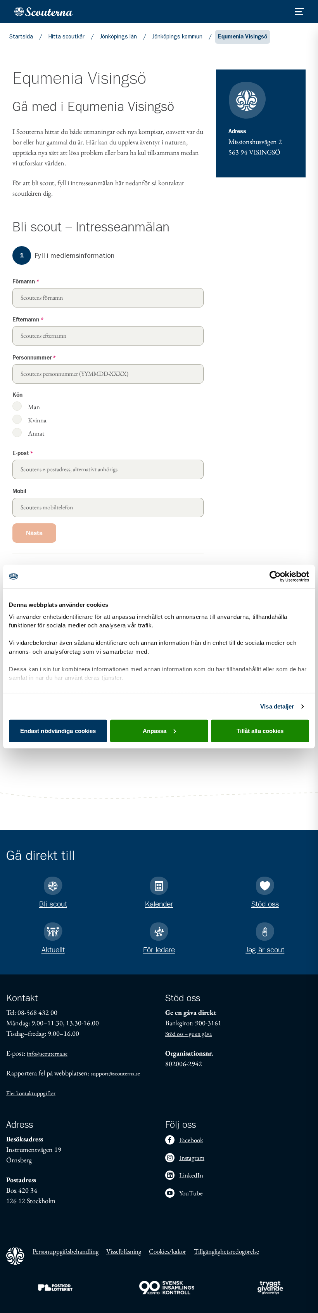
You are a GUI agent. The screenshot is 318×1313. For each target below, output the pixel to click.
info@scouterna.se (47, 1053)
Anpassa (155, 730)
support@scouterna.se (115, 1073)
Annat (36, 433)
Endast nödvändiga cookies (58, 730)
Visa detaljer (277, 706)
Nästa (34, 533)
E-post (22, 453)
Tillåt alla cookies (260, 730)
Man (34, 407)
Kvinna (37, 420)
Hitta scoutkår (66, 36)
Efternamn (27, 320)
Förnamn (25, 282)
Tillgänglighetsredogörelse (226, 1251)
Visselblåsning (123, 1251)
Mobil (19, 491)
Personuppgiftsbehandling (66, 1251)
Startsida (21, 36)
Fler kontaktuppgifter (30, 1093)
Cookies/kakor (167, 1251)
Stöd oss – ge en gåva (188, 1033)
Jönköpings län (118, 36)
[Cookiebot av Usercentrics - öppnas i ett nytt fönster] (275, 576)
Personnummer (34, 358)
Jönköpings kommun (177, 36)
